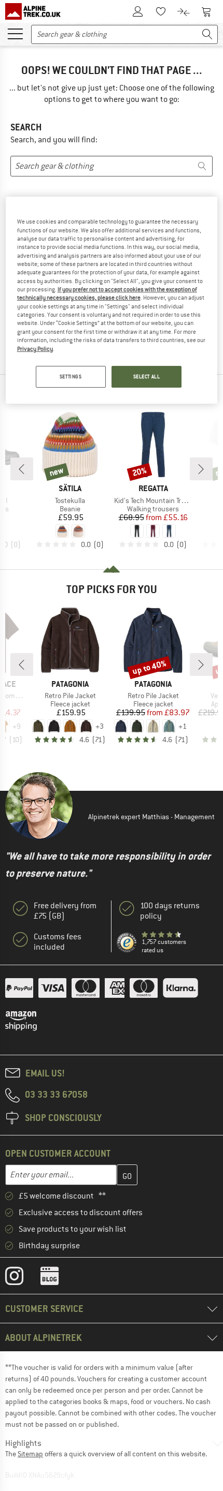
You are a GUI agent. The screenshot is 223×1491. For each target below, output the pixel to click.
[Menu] (15, 33)
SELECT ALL (146, 376)
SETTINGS (71, 376)
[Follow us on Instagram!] (22, 1278)
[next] (201, 468)
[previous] (21, 468)
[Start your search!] (207, 34)
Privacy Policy (35, 348)
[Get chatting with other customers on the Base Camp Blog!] (57, 1278)
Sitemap (30, 1453)
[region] (112, 300)
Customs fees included (57, 942)
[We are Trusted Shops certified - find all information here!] (127, 943)
